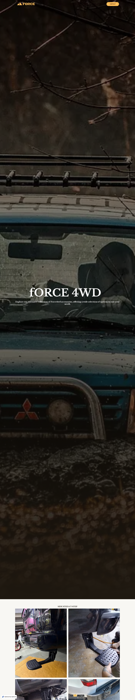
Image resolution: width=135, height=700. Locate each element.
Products (98, 4)
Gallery (85, 4)
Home (61, 4)
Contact (113, 4)
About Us (73, 4)
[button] (99, 4)
